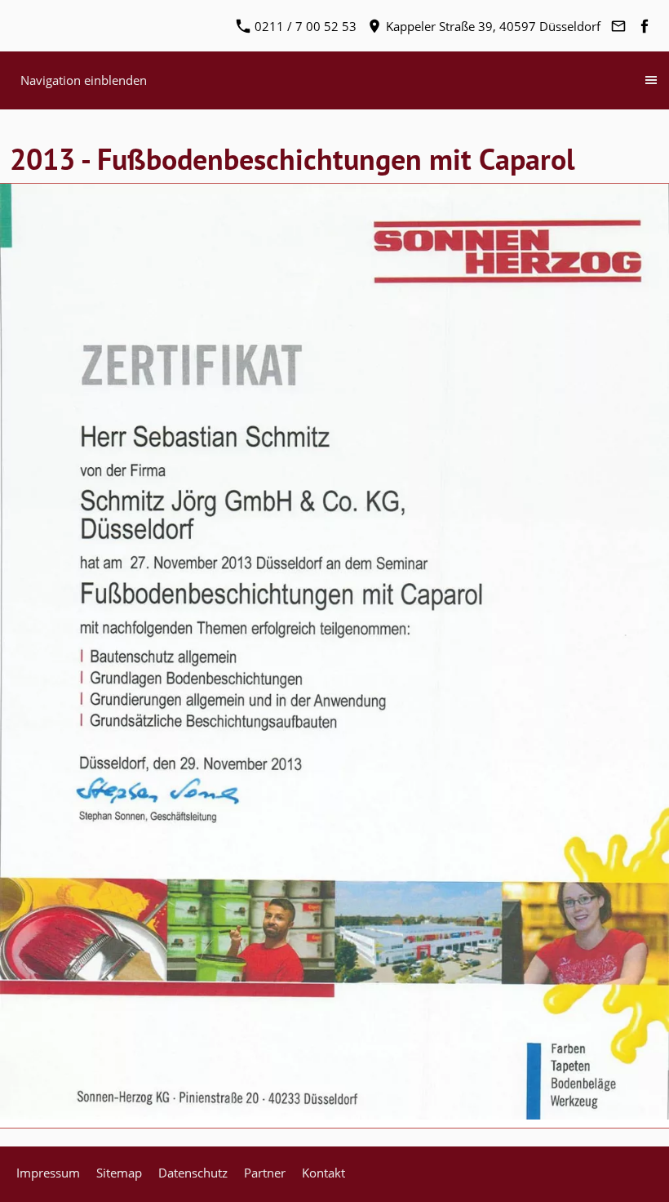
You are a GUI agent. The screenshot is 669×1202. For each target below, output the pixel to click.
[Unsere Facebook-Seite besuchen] (644, 26)
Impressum (48, 1172)
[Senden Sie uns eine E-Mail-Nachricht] (618, 26)
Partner (265, 1172)
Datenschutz (193, 1172)
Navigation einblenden (83, 80)
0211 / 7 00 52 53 (304, 26)
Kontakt (323, 1172)
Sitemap (119, 1172)
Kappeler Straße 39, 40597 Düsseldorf (491, 26)
